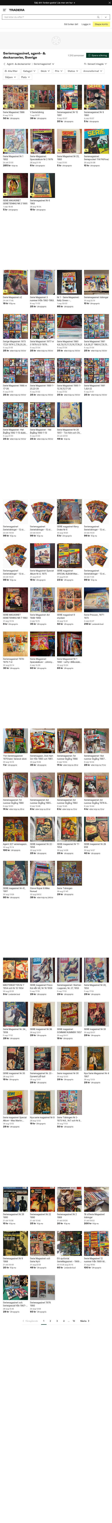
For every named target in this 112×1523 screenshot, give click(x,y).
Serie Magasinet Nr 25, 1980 (68, 158)
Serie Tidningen (64, 888)
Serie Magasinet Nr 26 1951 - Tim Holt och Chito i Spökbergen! (69, 431)
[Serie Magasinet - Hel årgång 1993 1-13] (42, 414)
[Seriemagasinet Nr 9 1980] (96, 97)
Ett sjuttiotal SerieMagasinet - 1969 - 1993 (69, 1260)
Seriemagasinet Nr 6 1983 (40, 202)
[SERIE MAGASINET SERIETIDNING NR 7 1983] (15, 599)
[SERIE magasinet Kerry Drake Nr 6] (69, 511)
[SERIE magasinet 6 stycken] (69, 599)
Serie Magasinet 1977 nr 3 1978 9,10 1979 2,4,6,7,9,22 (42, 343)
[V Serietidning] (42, 97)
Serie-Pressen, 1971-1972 (94, 616)
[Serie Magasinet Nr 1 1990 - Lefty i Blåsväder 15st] (69, 644)
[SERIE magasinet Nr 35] (15, 1058)
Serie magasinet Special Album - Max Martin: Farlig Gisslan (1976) (15, 1119)
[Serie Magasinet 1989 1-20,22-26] (42, 370)
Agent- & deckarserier (19, 64)
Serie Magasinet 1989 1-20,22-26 (42, 387)
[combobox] (52, 17)
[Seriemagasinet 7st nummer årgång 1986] (15, 785)
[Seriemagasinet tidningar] (96, 282)
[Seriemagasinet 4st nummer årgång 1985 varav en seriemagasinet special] (42, 785)
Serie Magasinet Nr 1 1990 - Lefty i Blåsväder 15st (68, 660)
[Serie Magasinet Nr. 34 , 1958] (15, 1014)
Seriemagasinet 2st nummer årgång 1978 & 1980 (95, 801)
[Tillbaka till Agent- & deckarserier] (4, 64)
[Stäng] (109, 2)
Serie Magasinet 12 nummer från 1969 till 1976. (94, 1260)
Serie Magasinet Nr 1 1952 (13, 158)
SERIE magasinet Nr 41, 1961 (14, 889)
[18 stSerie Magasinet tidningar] (96, 1199)
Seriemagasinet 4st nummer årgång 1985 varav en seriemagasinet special (42, 801)
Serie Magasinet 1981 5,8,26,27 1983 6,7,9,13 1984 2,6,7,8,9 (95, 343)
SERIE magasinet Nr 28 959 (95, 845)
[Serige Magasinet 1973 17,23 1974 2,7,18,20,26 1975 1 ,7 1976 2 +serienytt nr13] (15, 326)
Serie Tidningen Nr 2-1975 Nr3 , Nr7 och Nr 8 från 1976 (68, 1119)
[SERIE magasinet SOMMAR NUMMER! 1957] (69, 1014)
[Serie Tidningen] (69, 873)
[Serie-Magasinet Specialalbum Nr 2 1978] (42, 141)
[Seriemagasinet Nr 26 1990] (15, 1199)
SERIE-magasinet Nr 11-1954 (68, 845)
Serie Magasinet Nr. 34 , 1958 (14, 1030)
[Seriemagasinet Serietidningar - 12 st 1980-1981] (96, 555)
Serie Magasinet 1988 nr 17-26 (15, 387)
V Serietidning (37, 112)
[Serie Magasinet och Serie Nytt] (42, 1243)
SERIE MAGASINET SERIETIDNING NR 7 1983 (15, 616)
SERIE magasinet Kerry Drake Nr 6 (68, 528)
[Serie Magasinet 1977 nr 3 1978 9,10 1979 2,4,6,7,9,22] (42, 326)
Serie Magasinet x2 (12, 297)
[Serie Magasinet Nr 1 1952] (15, 141)
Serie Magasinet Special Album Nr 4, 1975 (42, 572)
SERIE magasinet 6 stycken (66, 616)
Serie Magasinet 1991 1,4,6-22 (94, 387)
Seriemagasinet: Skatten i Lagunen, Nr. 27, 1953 (69, 986)
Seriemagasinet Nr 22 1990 (40, 1216)
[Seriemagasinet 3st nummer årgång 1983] (69, 785)
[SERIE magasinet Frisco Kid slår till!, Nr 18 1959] (42, 970)
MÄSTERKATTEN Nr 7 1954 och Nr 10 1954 (13, 986)
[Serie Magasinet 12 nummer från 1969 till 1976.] (96, 1243)
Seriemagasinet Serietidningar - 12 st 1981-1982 (94, 528)
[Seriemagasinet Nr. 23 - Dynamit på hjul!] (42, 1058)
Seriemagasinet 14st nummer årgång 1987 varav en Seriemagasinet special (96, 757)
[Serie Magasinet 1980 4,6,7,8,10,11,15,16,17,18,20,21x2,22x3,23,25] (69, 326)
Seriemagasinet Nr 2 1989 (67, 1216)
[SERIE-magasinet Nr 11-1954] (69, 829)
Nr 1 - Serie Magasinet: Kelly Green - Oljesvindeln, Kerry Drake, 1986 (69, 299)
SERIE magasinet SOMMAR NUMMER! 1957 (69, 1030)
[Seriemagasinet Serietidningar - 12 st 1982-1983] (15, 511)
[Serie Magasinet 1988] (15, 97)
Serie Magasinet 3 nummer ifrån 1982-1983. (42, 299)
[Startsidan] (16, 9)
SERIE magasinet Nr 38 (41, 1029)
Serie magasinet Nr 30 (68, 1073)
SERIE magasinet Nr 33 (95, 1029)
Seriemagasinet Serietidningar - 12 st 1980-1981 (94, 572)
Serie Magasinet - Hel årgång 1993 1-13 (40, 431)
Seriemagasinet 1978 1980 (40, 1304)
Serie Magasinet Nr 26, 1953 (95, 986)
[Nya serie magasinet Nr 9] (42, 1102)
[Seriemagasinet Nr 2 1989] (69, 1199)
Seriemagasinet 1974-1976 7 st (13, 660)
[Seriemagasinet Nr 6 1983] (42, 185)
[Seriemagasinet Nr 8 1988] (15, 1243)
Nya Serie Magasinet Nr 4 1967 (96, 1075)
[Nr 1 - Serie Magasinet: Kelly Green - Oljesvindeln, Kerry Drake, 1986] (69, 282)
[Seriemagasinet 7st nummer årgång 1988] (69, 740)
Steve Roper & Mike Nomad (40, 889)
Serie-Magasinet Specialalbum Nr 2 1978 (41, 158)
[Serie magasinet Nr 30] (69, 1058)
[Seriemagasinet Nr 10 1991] (69, 97)
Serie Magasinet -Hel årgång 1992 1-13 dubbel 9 (15, 431)
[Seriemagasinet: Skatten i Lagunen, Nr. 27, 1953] (69, 970)
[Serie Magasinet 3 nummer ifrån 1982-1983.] (42, 282)
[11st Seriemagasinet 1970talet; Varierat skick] (15, 740)
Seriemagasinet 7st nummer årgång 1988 (67, 757)
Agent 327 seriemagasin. (15, 844)
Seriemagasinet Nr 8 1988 (13, 1260)
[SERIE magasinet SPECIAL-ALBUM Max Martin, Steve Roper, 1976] (69, 555)
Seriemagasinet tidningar (96, 297)
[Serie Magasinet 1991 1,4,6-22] (96, 370)
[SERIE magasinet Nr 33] (96, 1014)
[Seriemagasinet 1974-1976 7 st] (15, 644)
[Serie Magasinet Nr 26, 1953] (96, 970)
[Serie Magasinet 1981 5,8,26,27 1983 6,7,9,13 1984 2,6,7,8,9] (96, 326)
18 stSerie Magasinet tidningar (94, 1216)
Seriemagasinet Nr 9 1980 (94, 113)
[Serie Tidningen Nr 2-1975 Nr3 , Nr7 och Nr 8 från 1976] (69, 1102)
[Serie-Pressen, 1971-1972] (96, 599)
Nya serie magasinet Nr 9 (42, 1117)
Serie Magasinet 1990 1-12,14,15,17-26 (69, 387)
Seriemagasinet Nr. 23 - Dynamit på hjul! (41, 1075)
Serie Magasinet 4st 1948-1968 (40, 616)
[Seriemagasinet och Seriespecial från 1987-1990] (15, 1287)
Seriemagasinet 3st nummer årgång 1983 (67, 801)
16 (74, 1321)
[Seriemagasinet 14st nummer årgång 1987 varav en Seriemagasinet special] (96, 740)
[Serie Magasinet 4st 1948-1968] (42, 599)
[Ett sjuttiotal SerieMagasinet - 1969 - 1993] (69, 1243)
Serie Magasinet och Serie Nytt (40, 1260)
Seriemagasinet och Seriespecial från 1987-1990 (14, 1304)
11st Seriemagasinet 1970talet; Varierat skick (15, 757)
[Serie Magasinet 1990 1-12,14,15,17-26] (69, 370)
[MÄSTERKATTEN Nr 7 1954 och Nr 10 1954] (15, 970)
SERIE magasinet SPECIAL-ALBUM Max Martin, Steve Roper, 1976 (67, 572)
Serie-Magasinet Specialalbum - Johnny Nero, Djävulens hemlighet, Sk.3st (41, 660)
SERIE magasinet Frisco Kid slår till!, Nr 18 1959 (41, 986)
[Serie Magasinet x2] (15, 282)
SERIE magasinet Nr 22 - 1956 (41, 845)
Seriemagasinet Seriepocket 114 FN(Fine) (96, 158)
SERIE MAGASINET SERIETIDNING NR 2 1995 (15, 202)
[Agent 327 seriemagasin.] (15, 829)
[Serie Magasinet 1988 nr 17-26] (15, 370)
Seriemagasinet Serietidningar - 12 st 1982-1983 (13, 528)
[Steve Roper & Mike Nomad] (42, 873)
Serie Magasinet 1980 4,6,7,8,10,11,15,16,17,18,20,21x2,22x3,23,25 (69, 343)
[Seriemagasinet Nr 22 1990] (42, 1199)
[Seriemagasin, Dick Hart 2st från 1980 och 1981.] (42, 740)
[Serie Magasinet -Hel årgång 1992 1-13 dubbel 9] (15, 414)
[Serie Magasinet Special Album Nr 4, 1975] (42, 555)
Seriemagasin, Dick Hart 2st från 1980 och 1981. (41, 757)
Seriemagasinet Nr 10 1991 (67, 113)
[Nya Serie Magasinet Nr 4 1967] (96, 1058)
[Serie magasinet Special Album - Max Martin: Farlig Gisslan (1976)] (15, 1102)
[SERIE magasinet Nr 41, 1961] (15, 873)
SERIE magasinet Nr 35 (14, 1073)
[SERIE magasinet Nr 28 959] (96, 829)
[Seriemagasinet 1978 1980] (42, 1287)
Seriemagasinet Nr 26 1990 (13, 1216)
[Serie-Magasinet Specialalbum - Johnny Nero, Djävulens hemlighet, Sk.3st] (42, 644)
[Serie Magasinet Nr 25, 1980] (69, 141)
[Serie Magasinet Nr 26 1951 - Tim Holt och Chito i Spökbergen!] (69, 414)
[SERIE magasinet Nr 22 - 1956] (42, 829)
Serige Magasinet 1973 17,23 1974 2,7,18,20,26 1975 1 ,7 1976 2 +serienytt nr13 (14, 343)
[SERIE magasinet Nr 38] (42, 1014)
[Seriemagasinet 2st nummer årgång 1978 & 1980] (96, 785)
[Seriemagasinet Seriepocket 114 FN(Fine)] (96, 141)
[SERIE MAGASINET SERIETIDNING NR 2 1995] (15, 185)
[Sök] (98, 17)
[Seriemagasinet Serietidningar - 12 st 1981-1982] (96, 511)
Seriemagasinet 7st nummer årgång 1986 (13, 801)
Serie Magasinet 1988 (13, 112)
